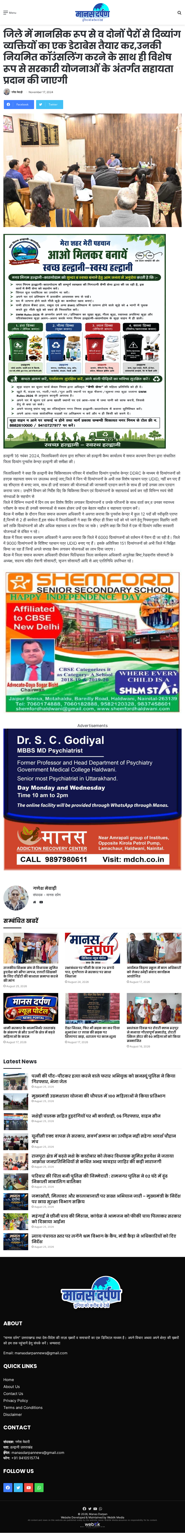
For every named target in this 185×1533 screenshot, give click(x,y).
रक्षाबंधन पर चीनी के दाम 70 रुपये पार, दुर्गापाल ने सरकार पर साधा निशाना (89, 972)
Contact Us (13, 1393)
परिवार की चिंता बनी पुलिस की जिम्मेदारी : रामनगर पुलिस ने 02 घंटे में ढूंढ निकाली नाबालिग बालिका (100, 1179)
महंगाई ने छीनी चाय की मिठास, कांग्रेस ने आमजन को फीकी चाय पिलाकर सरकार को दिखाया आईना (106, 1219)
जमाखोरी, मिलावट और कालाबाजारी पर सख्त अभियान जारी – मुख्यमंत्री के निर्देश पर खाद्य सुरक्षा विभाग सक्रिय (106, 1199)
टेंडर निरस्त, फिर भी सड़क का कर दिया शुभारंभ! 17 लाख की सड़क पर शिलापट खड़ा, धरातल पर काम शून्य (92, 1032)
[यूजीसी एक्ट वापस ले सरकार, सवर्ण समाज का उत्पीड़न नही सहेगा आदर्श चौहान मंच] (15, 1141)
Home (8, 1379)
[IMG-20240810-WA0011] (92, 869)
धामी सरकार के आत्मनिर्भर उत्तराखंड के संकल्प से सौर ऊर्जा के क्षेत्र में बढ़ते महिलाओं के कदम (29, 1032)
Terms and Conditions (23, 1407)
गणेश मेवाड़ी (17, 92)
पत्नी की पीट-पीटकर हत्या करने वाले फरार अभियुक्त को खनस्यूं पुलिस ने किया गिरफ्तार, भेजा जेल (103, 1078)
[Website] (35, 902)
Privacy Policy (15, 1400)
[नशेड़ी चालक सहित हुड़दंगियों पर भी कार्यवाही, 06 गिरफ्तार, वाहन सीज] (15, 1121)
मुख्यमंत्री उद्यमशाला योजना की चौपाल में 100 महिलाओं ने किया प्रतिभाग (98, 1096)
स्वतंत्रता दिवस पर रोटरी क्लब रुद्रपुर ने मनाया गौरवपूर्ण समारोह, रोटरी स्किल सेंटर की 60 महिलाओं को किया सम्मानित (153, 1034)
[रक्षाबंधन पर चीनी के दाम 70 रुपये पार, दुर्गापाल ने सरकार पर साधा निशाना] (92, 948)
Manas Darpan (98, 1514)
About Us (11, 1386)
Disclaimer (12, 1414)
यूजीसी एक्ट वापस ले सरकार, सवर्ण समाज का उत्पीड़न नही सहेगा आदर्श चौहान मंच (104, 1139)
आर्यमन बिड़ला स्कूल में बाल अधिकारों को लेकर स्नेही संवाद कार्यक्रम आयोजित (154, 972)
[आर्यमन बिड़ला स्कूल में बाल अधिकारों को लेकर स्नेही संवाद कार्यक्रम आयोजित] (154, 948)
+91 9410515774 (25, 1458)
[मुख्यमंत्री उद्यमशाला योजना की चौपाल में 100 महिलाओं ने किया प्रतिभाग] (15, 1101)
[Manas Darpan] (92, 12)
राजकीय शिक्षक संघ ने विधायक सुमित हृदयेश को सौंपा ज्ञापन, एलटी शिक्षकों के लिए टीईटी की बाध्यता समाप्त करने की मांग (30, 974)
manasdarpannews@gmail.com (41, 1353)
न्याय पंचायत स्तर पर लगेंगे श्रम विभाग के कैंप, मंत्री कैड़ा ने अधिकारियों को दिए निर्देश (104, 1239)
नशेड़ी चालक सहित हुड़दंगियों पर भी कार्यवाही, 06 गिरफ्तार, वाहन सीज (96, 1116)
